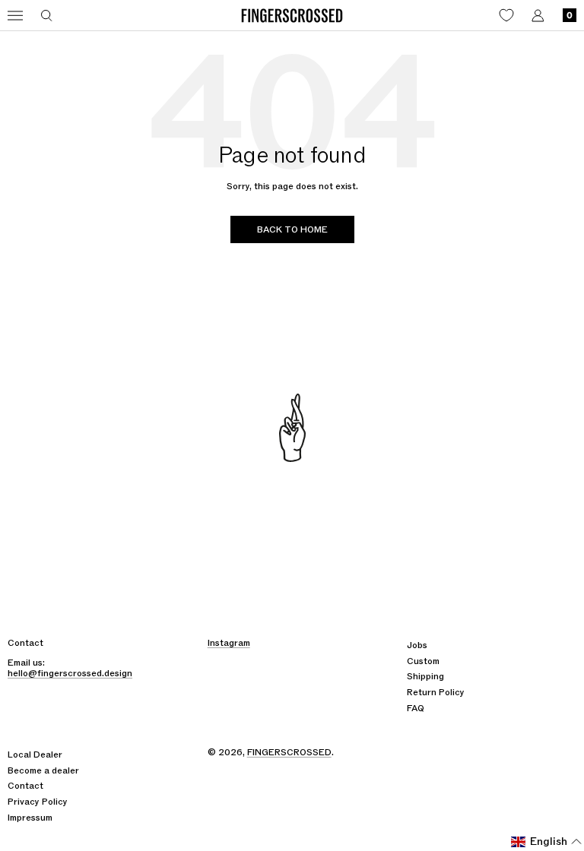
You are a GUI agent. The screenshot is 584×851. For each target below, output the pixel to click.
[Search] (46, 15)
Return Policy (436, 692)
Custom (423, 661)
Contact (25, 786)
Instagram (229, 643)
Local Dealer (35, 754)
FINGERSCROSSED (289, 752)
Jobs (417, 645)
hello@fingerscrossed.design (70, 673)
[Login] (538, 15)
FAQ (415, 708)
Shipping (425, 676)
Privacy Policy (38, 802)
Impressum (30, 817)
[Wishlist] (506, 15)
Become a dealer (43, 770)
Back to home (292, 229)
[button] (546, 842)
